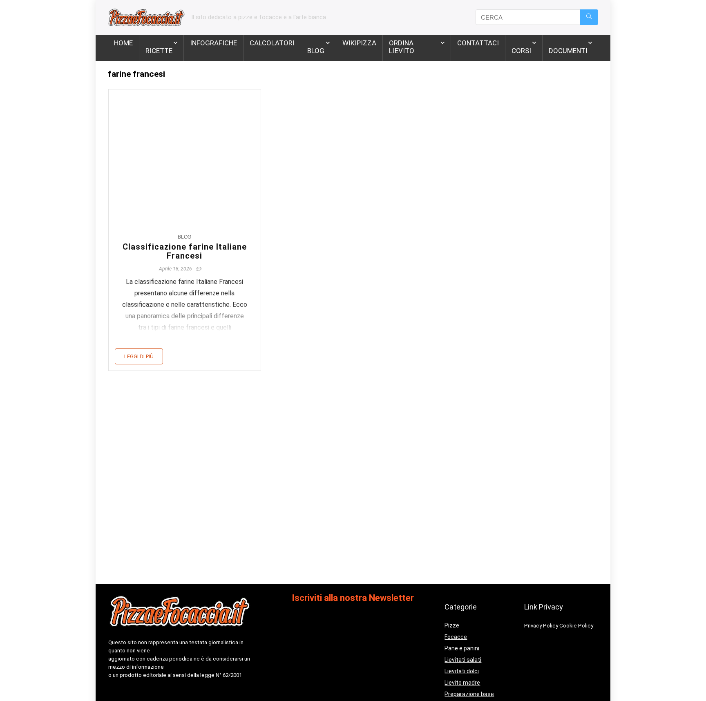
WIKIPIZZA (359, 43)
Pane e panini (462, 648)
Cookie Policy (576, 626)
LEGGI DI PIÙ (139, 356)
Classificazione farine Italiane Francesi (185, 251)
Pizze (452, 625)
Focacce (456, 637)
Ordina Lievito (401, 47)
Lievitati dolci (462, 671)
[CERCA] (589, 17)
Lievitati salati (463, 659)
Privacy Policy (541, 626)
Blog (315, 51)
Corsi (521, 51)
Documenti (568, 51)
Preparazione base (469, 694)
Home (123, 43)
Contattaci (478, 43)
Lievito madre (462, 682)
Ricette (158, 51)
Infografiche (213, 43)
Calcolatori (272, 43)
